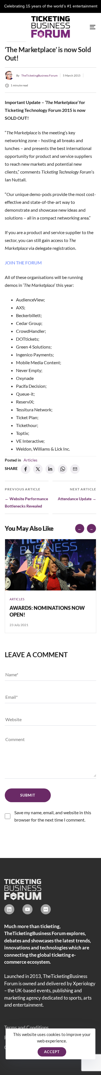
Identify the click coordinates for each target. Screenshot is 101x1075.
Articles (30, 460)
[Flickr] (46, 909)
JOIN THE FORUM (23, 262)
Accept (52, 1051)
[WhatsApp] (62, 469)
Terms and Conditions (26, 1027)
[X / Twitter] (38, 469)
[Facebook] (25, 469)
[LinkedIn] (50, 469)
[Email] (75, 469)
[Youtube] (27, 909)
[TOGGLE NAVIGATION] (80, 27)
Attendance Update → (77, 498)
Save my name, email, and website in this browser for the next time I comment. (52, 816)
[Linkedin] (9, 909)
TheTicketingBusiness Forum (39, 75)
